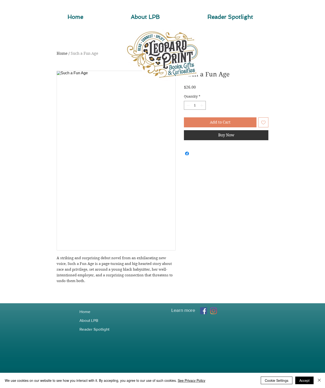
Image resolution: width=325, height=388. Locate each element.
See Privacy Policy (191, 380)
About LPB (88, 320)
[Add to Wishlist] (263, 122)
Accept (304, 380)
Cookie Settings (276, 380)
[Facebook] (203, 310)
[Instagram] (213, 310)
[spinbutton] (195, 105)
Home (62, 53)
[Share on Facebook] (187, 153)
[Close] (319, 380)
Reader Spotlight (94, 329)
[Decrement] (188, 105)
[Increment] (202, 105)
